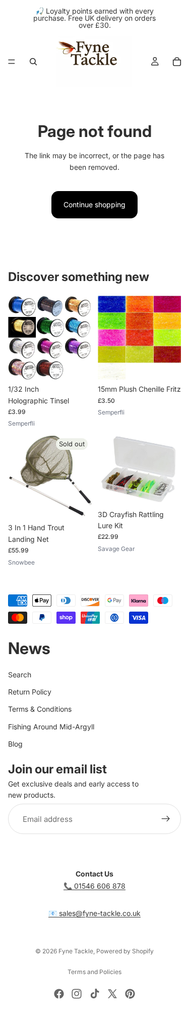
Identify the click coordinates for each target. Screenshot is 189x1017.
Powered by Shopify (125, 951)
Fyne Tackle (75, 951)
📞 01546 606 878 (94, 886)
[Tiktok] (95, 994)
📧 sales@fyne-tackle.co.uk (94, 913)
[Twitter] (112, 994)
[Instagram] (77, 994)
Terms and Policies (94, 972)
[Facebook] (59, 994)
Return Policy (29, 691)
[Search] (33, 62)
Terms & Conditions (40, 709)
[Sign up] (165, 818)
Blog (15, 743)
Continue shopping (94, 204)
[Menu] (11, 61)
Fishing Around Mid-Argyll (51, 726)
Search (19, 674)
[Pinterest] (130, 994)
